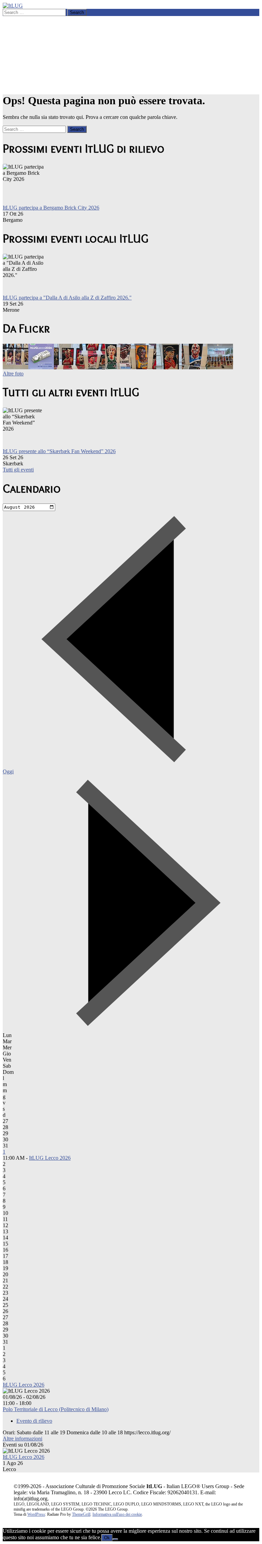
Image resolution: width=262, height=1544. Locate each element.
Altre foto (13, 373)
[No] (115, 1539)
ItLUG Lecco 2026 (50, 1158)
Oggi (8, 771)
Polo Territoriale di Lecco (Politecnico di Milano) (55, 1409)
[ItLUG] (13, 6)
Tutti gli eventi (18, 470)
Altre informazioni (22, 1438)
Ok (107, 1537)
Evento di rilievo (34, 1421)
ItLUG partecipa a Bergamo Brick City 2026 (51, 208)
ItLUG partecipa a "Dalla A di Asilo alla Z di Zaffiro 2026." (67, 297)
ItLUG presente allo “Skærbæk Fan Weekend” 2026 (59, 451)
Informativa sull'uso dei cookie (117, 1514)
